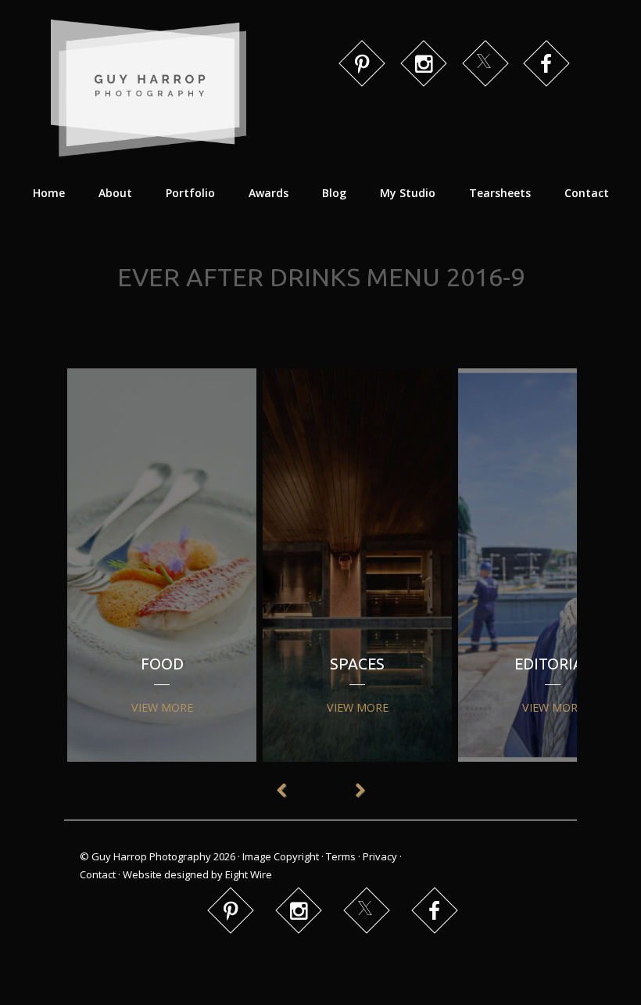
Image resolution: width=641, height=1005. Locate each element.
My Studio (407, 192)
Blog (334, 192)
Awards (268, 192)
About (115, 192)
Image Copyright (280, 856)
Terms (341, 856)
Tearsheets (500, 192)
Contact (586, 192)
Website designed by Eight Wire (197, 874)
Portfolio (190, 192)
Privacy (380, 856)
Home (49, 192)
